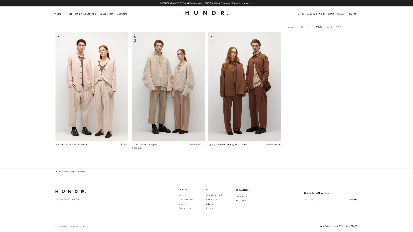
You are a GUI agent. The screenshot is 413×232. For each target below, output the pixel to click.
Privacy (210, 208)
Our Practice (185, 199)
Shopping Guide (214, 195)
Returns (210, 203)
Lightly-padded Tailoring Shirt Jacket (227, 144)
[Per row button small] (307, 27)
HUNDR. (182, 195)
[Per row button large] (303, 27)
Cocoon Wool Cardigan (144, 144)
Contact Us (184, 208)
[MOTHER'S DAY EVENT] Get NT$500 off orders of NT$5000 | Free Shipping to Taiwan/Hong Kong (204, 3)
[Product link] (91, 91)
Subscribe (353, 199)
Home (58, 171)
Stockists (183, 203)
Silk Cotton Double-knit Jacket (71, 144)
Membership (212, 199)
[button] (311, 14)
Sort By (330, 27)
